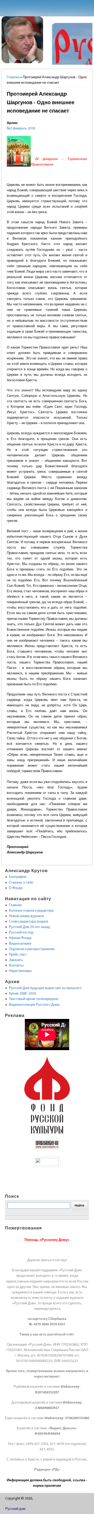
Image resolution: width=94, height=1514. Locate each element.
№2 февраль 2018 (21, 128)
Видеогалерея (20, 943)
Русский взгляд (21, 932)
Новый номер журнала (26, 916)
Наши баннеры (20, 971)
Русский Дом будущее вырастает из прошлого (45, 988)
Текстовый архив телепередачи (33, 999)
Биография (17, 877)
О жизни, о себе (21, 882)
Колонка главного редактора (31, 910)
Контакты (16, 965)
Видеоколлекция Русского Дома (34, 1004)
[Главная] (22, 62)
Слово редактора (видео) (28, 921)
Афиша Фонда (20, 938)
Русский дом (15, 1509)
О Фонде (15, 888)
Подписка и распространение (32, 949)
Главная (13, 77)
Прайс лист (18, 954)
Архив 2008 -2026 (22, 993)
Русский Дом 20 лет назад (29, 927)
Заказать (16, 960)
